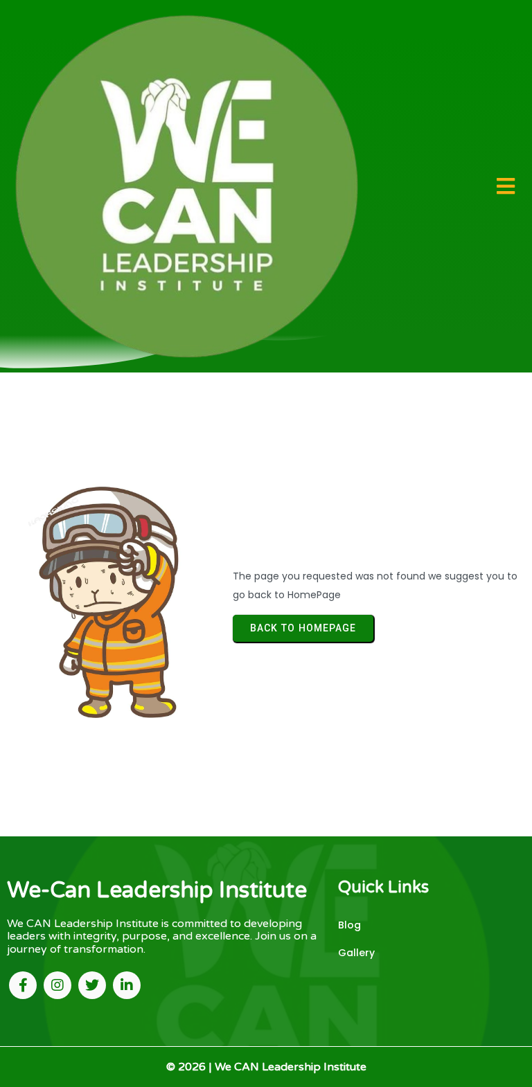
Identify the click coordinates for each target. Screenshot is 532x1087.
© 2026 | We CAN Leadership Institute (266, 1067)
